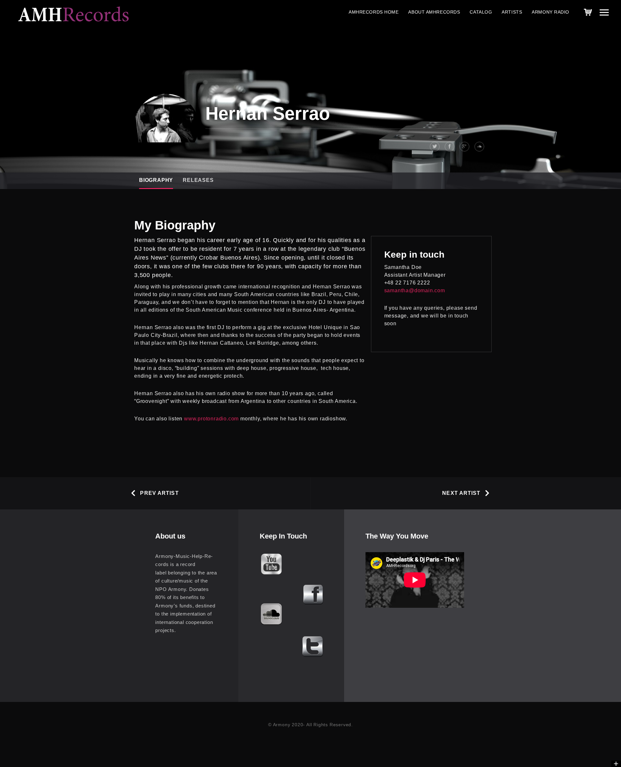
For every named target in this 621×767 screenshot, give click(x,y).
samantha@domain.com (414, 290)
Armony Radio (550, 12)
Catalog (481, 12)
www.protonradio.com (211, 418)
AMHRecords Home (373, 12)
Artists (512, 12)
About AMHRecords (434, 12)
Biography (156, 180)
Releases (198, 180)
